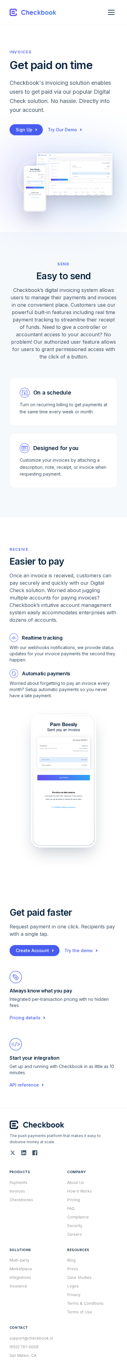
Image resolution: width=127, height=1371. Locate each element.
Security (74, 1225)
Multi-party (19, 1260)
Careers (74, 1234)
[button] (63, 781)
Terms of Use (79, 1312)
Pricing (73, 1199)
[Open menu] (111, 12)
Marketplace (21, 1269)
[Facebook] (35, 1153)
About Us (75, 1182)
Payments (18, 1182)
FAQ (71, 1208)
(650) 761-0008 (24, 1346)
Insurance (18, 1286)
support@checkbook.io (31, 1338)
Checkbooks (21, 1199)
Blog (71, 1260)
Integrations (20, 1277)
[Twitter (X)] (13, 1153)
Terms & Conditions (85, 1303)
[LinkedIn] (24, 1153)
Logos (73, 1286)
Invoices (17, 1191)
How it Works (79, 1191)
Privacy (73, 1294)
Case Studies (79, 1277)
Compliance (78, 1217)
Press (72, 1269)
